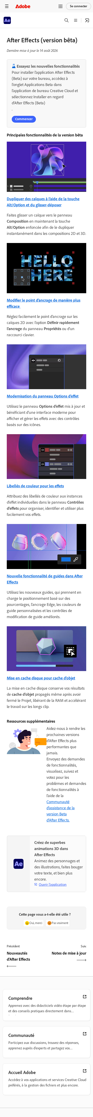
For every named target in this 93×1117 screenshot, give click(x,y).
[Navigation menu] (7, 6)
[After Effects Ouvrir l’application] (87, 20)
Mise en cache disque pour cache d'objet (41, 678)
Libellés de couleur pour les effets (35, 485)
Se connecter (78, 6)
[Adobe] (23, 6)
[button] (60, 6)
